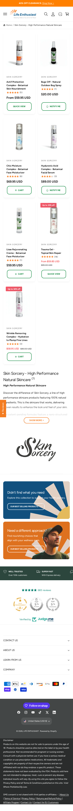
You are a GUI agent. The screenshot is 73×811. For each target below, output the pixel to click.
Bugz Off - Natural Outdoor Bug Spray (51, 83)
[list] (36, 573)
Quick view (19, 106)
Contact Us (26, 802)
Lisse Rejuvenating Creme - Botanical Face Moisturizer (16, 253)
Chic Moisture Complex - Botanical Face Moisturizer (17, 169)
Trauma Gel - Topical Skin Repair (51, 251)
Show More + (36, 420)
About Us (64, 794)
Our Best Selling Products (24, 506)
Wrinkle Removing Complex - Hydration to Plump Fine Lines (17, 336)
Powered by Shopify (48, 731)
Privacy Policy (28, 798)
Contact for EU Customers (46, 802)
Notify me (55, 106)
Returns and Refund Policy (49, 798)
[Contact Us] (60, 14)
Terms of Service (12, 798)
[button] (5, 14)
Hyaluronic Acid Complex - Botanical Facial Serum (51, 169)
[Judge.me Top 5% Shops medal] (36, 604)
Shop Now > (48, 3)
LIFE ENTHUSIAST (31, 731)
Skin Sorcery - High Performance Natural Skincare (38, 25)
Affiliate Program (11, 802)
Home (9, 25)
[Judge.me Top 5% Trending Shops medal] (53, 604)
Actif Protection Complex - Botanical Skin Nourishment (17, 85)
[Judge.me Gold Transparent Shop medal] (20, 604)
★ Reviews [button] (2, 409)
